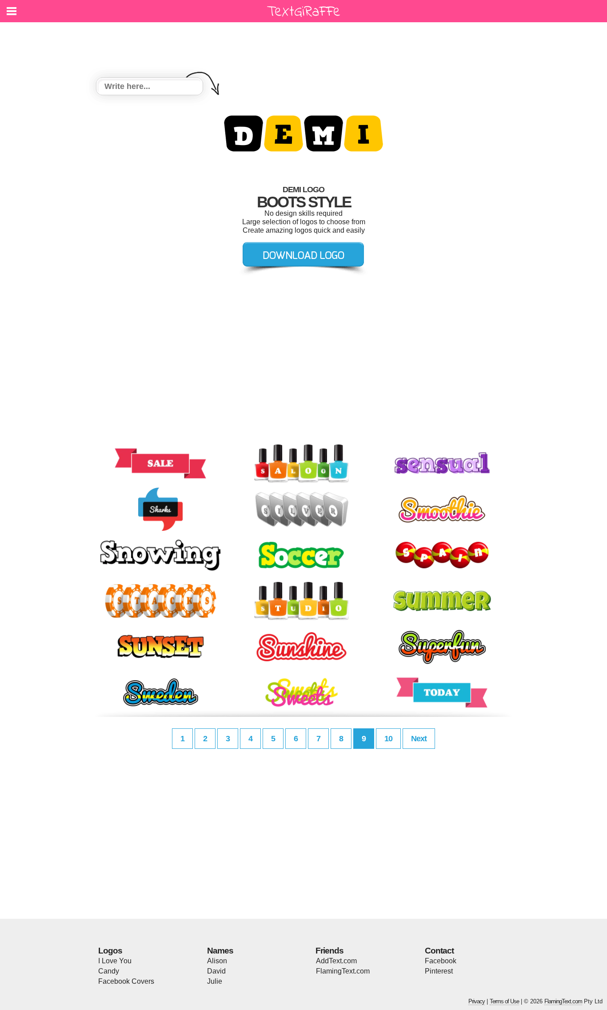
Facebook (440, 961)
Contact (439, 950)
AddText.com (336, 961)
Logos (110, 950)
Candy (108, 971)
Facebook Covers (126, 981)
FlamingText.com (343, 971)
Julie (214, 981)
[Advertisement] (305, 44)
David (216, 971)
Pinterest (439, 971)
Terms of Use (504, 1001)
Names (220, 950)
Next (419, 738)
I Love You (115, 961)
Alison (217, 961)
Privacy (476, 1001)
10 (388, 738)
